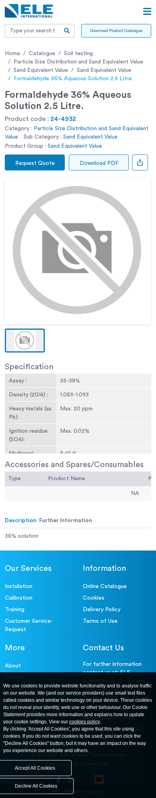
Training (14, 609)
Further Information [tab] (65, 520)
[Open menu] (147, 11)
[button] (25, 340)
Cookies (93, 598)
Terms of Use (100, 621)
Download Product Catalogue (116, 31)
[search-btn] (67, 31)
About (13, 666)
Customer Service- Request (29, 625)
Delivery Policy (101, 609)
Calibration (18, 598)
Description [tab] (20, 520)
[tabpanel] (78, 536)
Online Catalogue (105, 586)
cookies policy (84, 722)
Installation (18, 586)
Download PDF (99, 163)
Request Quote (35, 163)
